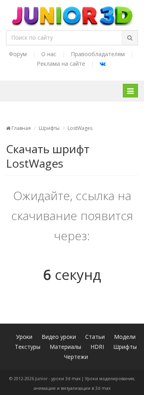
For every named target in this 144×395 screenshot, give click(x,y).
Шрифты (49, 128)
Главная (20, 128)
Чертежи (76, 357)
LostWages (80, 128)
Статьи (95, 336)
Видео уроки (59, 336)
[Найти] (130, 37)
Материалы (65, 346)
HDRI (97, 346)
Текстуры (27, 346)
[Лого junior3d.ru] (72, 13)
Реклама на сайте (61, 63)
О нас (48, 54)
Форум (18, 54)
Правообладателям (98, 54)
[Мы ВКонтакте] (103, 63)
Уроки (24, 336)
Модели (125, 336)
